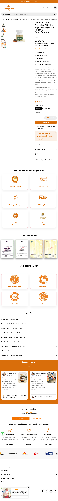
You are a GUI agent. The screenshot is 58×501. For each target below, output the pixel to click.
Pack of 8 (38, 113)
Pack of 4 (47, 109)
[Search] (55, 14)
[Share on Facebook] (41, 159)
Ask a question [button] (37, 418)
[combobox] (29, 14)
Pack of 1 (38, 109)
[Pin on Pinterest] (49, 159)
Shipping (51, 43)
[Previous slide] (27, 366)
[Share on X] (45, 159)
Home (2, 19)
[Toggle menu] (2, 8)
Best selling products (12, 19)
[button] (38, 49)
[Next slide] (31, 366)
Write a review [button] (20, 418)
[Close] (55, 133)
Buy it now (46, 122)
